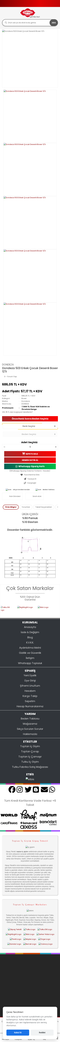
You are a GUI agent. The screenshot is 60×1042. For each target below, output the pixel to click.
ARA (54, 22)
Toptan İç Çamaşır (30, 756)
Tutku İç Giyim (30, 761)
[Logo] (30, 13)
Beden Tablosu (48, 490)
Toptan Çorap (30, 751)
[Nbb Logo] (41, 610)
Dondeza (8, 364)
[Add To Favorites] (30, 474)
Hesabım (30, 691)
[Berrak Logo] (29, 944)
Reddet (42, 1032)
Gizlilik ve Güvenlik (30, 653)
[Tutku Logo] (29, 929)
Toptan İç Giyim (30, 746)
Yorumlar (26, 507)
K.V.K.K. (30, 642)
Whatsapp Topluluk (30, 663)
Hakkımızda (30, 734)
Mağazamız (30, 723)
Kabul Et (18, 1032)
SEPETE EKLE (32, 453)
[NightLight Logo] (19, 610)
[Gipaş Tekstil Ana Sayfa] (14, 929)
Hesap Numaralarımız (30, 706)
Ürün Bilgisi (10, 507)
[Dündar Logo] (14, 944)
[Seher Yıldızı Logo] (45, 934)
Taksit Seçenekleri (43, 507)
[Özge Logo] (44, 939)
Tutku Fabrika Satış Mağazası (30, 767)
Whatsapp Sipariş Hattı (31, 466)
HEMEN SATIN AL (30, 460)
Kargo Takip (30, 696)
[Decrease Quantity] (4, 447)
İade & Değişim (30, 632)
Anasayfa (30, 627)
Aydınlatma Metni (30, 647)
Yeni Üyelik (30, 675)
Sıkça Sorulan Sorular (21, 490)
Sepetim (30, 701)
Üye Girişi (30, 680)
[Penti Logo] (15, 939)
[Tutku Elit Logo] (45, 929)
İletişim (30, 658)
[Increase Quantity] (56, 447)
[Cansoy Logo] (46, 944)
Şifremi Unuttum (30, 685)
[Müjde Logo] (29, 939)
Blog (30, 637)
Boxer (24, 398)
